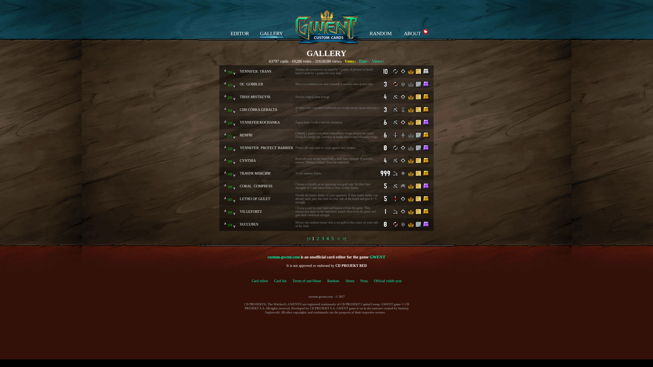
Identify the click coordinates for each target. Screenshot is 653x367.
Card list (280, 281)
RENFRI (246, 135)
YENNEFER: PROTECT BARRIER (266, 148)
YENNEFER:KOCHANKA (260, 122)
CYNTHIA (248, 161)
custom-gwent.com (284, 257)
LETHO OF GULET (255, 199)
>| (344, 238)
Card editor (260, 281)
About (349, 281)
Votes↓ (350, 61)
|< (309, 238)
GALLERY (271, 33)
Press (364, 281)
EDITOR (240, 33)
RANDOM (381, 33)
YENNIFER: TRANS (255, 71)
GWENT (377, 257)
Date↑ (364, 61)
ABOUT (412, 33)
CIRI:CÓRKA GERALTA (258, 110)
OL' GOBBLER (251, 84)
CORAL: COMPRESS (256, 186)
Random (333, 281)
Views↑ (378, 61)
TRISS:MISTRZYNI (255, 97)
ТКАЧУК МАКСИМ (255, 173)
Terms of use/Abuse (310, 281)
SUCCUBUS (249, 224)
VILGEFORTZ (251, 211)
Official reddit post (387, 281)
